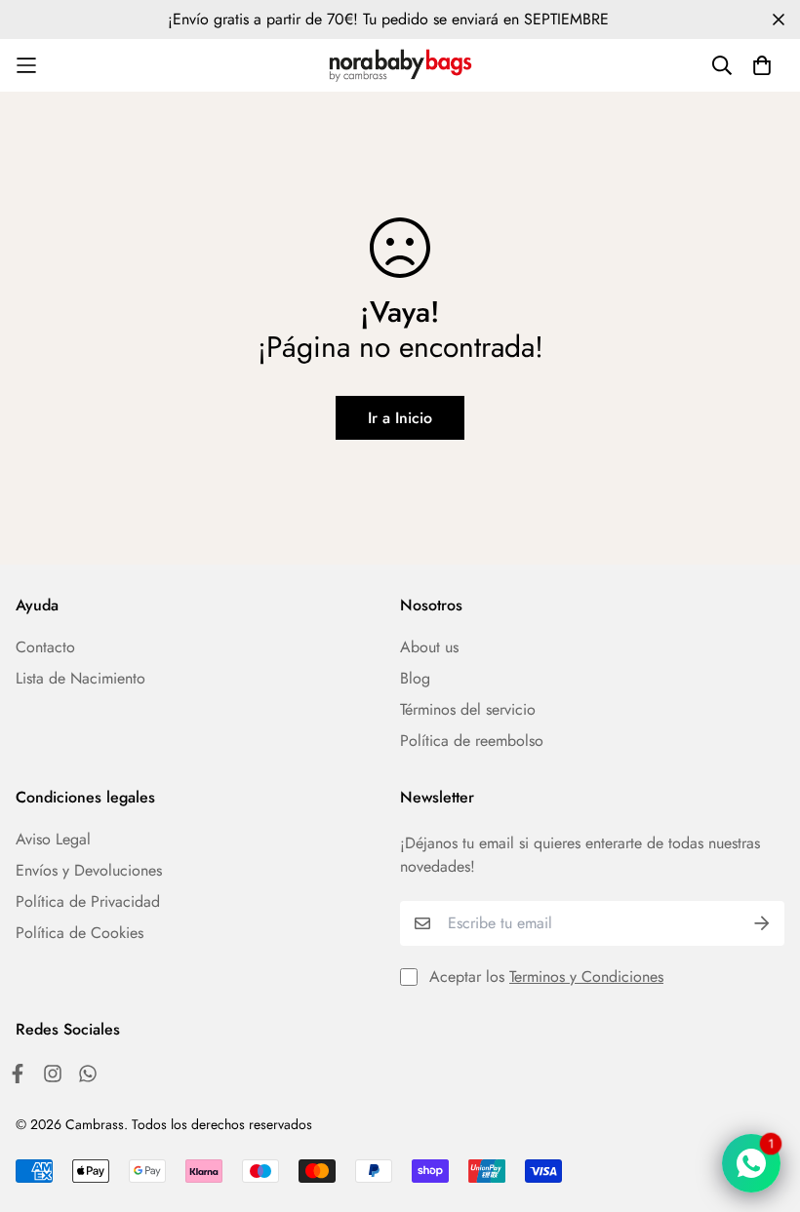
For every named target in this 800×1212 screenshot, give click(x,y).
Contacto (45, 647)
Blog (415, 678)
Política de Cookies (79, 932)
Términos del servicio (468, 709)
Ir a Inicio (400, 418)
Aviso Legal (53, 839)
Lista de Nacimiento (80, 678)
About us (429, 647)
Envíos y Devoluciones (89, 870)
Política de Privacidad (88, 901)
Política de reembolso (471, 740)
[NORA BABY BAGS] (400, 65)
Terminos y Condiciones (586, 976)
